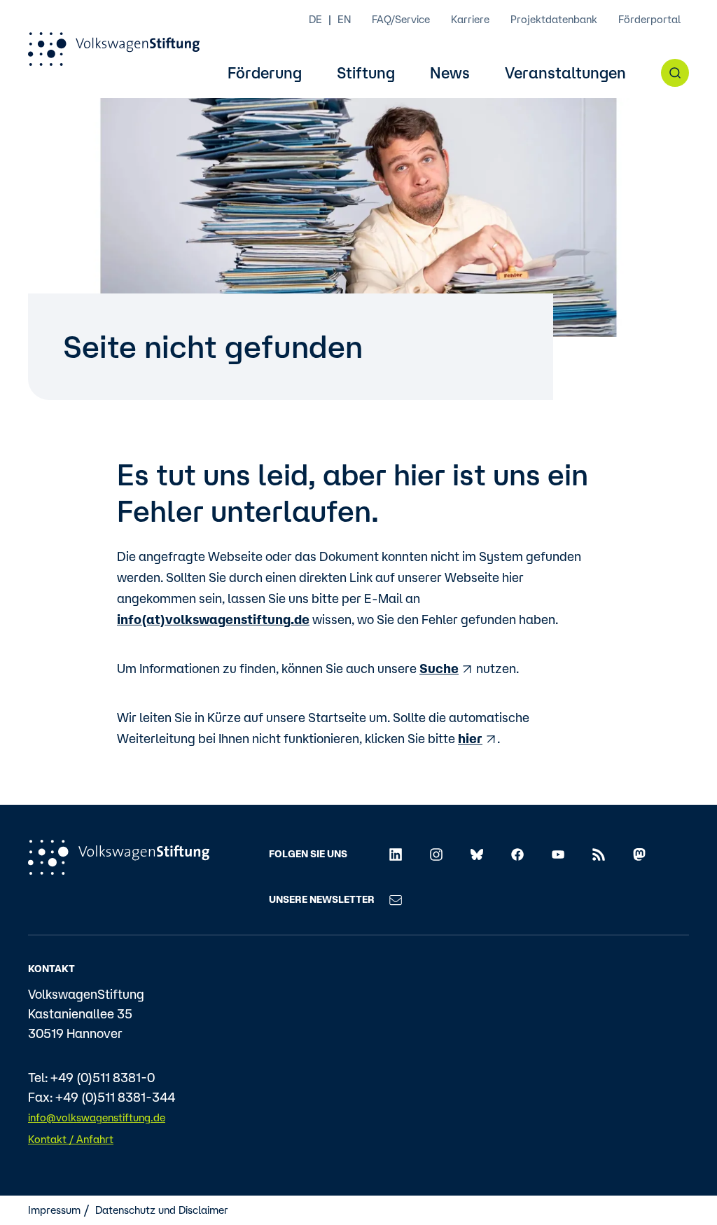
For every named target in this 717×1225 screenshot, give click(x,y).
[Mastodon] (639, 854)
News (450, 73)
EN (344, 19)
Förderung (265, 73)
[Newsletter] (395, 899)
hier (470, 738)
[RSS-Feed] (598, 854)
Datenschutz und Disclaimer (161, 1210)
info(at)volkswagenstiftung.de (213, 619)
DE (315, 19)
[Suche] (675, 73)
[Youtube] (558, 854)
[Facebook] (517, 854)
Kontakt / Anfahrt (70, 1139)
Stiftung (366, 73)
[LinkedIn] (395, 854)
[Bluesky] (477, 854)
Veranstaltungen (565, 73)
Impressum (54, 1210)
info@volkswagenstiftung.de (96, 1117)
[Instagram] (436, 854)
